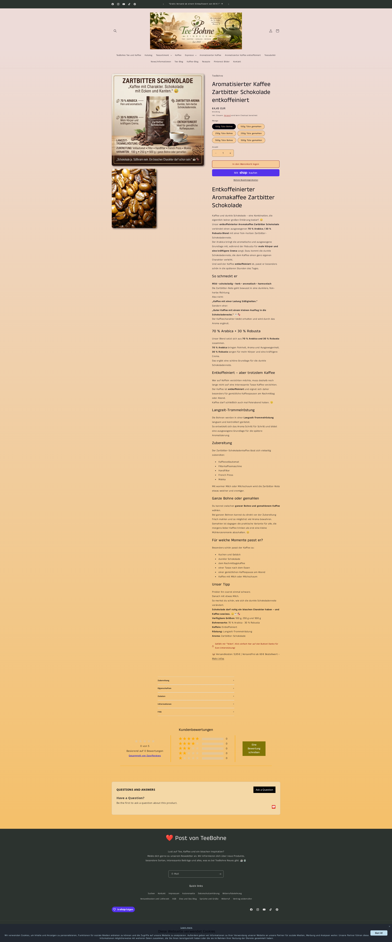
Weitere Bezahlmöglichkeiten (246, 180)
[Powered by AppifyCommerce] (273, 807)
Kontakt (162, 893)
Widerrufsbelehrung (232, 893)
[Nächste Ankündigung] (228, 4)
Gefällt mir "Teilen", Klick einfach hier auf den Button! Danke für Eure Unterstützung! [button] (246, 645)
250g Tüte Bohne (224, 133)
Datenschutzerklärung (208, 893)
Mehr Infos (218, 658)
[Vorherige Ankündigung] (163, 4)
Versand (227, 115)
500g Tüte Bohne (224, 140)
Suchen (151, 893)
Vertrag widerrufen (242, 898)
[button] (115, 31)
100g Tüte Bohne (224, 126)
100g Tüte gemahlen (251, 126)
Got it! (379, 933)
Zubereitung (163, 680)
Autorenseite (188, 893)
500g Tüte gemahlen (251, 140)
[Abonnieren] (220, 874)
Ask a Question (264, 789)
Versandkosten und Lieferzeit (154, 898)
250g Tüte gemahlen (251, 133)
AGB (174, 898)
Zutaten (161, 696)
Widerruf (225, 898)
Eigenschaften (164, 688)
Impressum (174, 893)
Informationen (165, 704)
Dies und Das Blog (188, 898)
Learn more (186, 927)
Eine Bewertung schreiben (254, 748)
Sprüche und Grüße (209, 898)
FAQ (160, 711)
